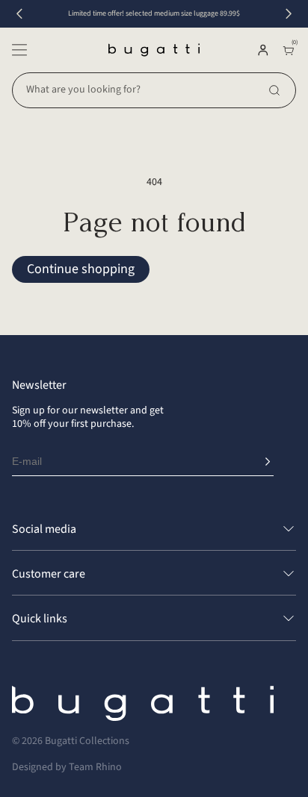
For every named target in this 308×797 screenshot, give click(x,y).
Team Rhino (95, 767)
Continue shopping (81, 269)
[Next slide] (288, 14)
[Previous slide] (19, 14)
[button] (19, 50)
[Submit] (268, 462)
